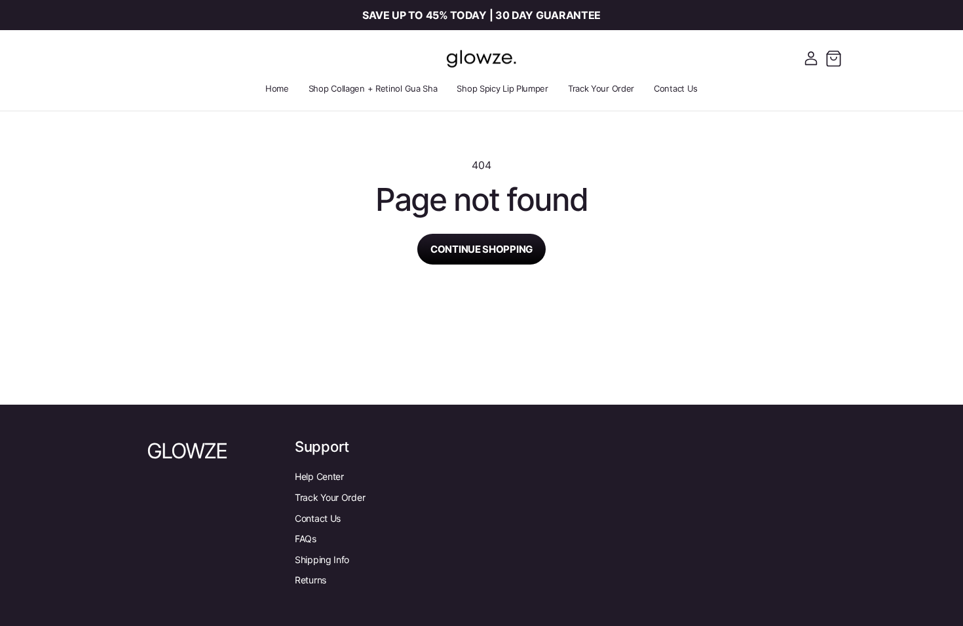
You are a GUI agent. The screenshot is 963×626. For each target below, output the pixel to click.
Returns (310, 579)
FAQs (305, 538)
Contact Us (318, 518)
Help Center (319, 476)
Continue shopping (481, 249)
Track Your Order (330, 497)
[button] (833, 58)
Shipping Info (322, 559)
